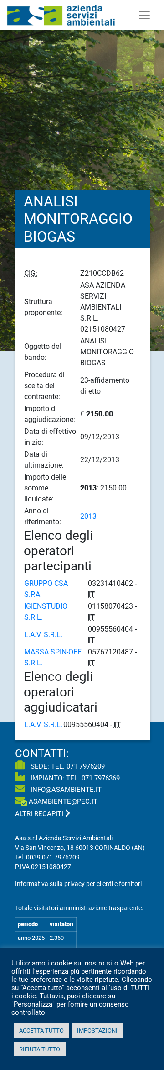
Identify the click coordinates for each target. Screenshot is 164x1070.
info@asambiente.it (65, 789)
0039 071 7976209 (53, 857)
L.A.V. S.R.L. (43, 634)
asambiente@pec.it (63, 801)
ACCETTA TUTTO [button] (41, 1030)
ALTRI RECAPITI (40, 814)
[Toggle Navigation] (144, 15)
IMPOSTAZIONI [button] (97, 1030)
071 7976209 (86, 766)
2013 (88, 516)
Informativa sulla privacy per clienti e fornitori (78, 883)
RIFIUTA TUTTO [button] (39, 1049)
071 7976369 (101, 778)
